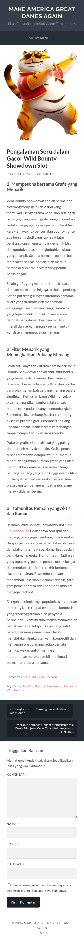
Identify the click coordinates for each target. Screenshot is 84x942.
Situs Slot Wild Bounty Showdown (37, 686)
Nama (13, 823)
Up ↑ (44, 932)
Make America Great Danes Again (42, 13)
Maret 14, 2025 (18, 174)
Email (13, 844)
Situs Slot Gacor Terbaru (40, 677)
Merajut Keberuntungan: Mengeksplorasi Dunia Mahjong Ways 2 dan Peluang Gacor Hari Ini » (44, 728)
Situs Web (15, 864)
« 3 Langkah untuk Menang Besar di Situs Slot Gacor (38, 711)
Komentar (17, 774)
